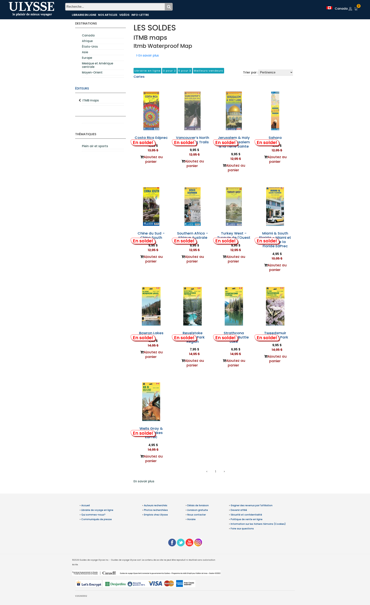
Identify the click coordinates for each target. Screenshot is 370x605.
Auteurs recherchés (155, 505)
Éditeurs (82, 88)
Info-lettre (140, 15)
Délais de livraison (198, 505)
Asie (85, 52)
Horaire (191, 519)
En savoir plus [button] (148, 55)
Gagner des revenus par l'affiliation (251, 505)
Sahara (275, 137)
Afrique (87, 41)
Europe (87, 58)
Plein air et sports (95, 146)
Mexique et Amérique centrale (97, 65)
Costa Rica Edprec (151, 137)
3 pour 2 (169, 71)
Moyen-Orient (92, 72)
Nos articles (107, 15)
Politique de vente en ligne (246, 519)
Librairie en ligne (84, 15)
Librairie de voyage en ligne (97, 510)
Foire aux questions (242, 528)
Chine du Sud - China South (151, 235)
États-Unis (90, 47)
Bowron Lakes (151, 333)
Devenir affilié (239, 510)
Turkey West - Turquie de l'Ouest (233, 235)
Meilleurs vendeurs (208, 71)
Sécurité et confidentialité (246, 514)
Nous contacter (196, 514)
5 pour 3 (184, 71)
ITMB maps (90, 100)
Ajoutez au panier (153, 159)
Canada (88, 35)
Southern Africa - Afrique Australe (192, 235)
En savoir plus (144, 481)
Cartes (139, 76)
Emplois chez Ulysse (156, 514)
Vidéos (124, 15)
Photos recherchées (156, 510)
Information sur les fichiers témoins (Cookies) (258, 524)
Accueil (85, 505)
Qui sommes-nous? (93, 514)
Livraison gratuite (197, 510)
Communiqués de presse (96, 519)
